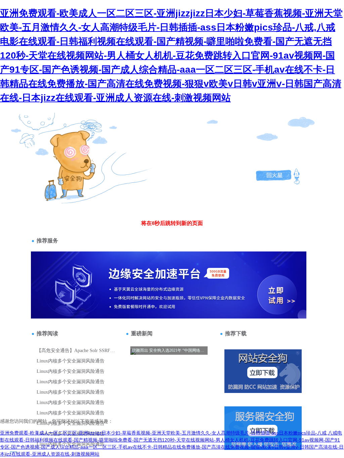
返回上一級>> (72, 152)
